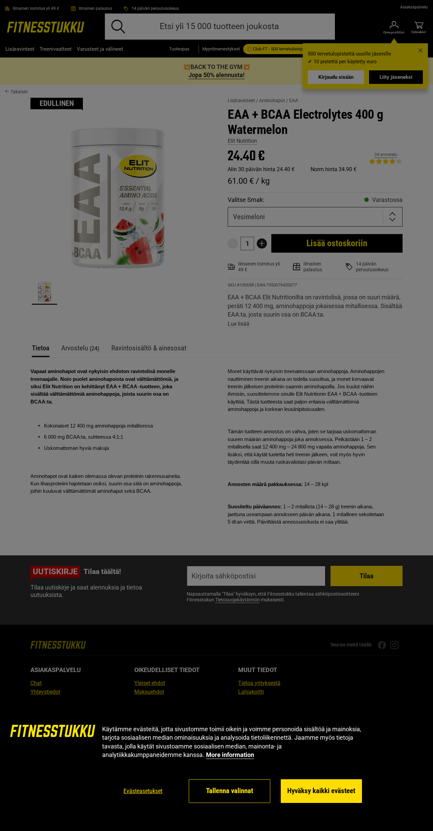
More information (230, 754)
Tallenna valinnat (229, 791)
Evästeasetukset (142, 790)
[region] (216, 764)
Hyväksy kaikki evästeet (321, 791)
